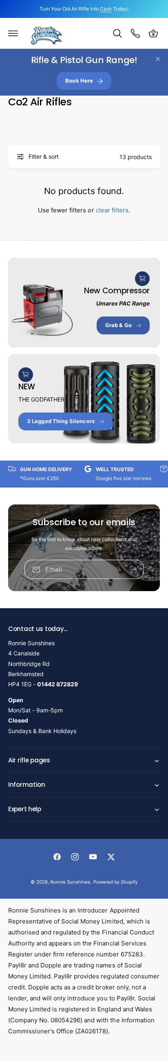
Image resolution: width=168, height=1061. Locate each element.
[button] (13, 33)
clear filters (112, 210)
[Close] (158, 59)
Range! (84, 60)
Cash (106, 9)
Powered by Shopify (115, 882)
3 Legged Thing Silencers (61, 421)
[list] (84, 473)
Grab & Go (118, 325)
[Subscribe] (134, 569)
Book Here (79, 80)
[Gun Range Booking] (135, 33)
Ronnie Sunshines (70, 882)
